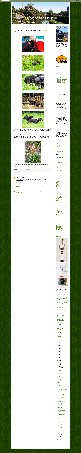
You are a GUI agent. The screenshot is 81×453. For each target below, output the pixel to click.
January (59, 434)
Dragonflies (58, 210)
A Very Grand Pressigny (61, 308)
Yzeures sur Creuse (59, 202)
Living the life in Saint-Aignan (62, 299)
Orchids (57, 212)
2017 (58, 354)
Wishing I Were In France (61, 303)
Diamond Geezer (60, 329)
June (59, 376)
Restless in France (60, 321)
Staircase (57, 186)
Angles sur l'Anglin (59, 189)
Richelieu (57, 199)
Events (57, 215)
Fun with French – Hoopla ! (62, 396)
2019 (58, 351)
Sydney (59, 382)
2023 (58, 345)
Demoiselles (58, 209)
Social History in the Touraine (62, 298)
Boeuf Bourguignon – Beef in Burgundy (62, 387)
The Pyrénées (58, 229)
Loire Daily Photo (60, 327)
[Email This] (25, 169)
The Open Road (60, 380)
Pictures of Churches (59, 227)
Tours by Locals (59, 66)
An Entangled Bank (60, 320)
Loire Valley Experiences (61, 306)
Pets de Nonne (60, 425)
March (59, 431)
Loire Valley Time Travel (61, 151)
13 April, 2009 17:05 (19, 186)
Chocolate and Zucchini (61, 311)
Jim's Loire (59, 336)
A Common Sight (61, 393)
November (60, 369)
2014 (58, 358)
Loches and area (59, 197)
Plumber (57, 180)
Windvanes (60, 407)
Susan (17, 189)
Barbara (17, 175)
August (59, 373)
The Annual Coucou (61, 422)
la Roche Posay (58, 195)
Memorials (58, 223)
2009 (58, 366)
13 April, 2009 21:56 (19, 192)
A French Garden (60, 325)
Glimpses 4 (60, 419)
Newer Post (16, 220)
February (59, 433)
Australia (57, 214)
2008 (58, 436)
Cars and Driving (59, 231)
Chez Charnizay (59, 332)
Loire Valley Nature (60, 156)
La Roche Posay (61, 383)
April (59, 379)
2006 (58, 439)
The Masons (58, 185)
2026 (58, 340)
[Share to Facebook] (28, 169)
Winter (57, 233)
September (60, 372)
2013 (58, 360)
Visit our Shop (58, 236)
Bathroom (57, 183)
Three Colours (60, 418)
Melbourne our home (60, 316)
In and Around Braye (60, 315)
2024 (58, 343)
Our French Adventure (61, 312)
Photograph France (60, 157)
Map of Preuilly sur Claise (61, 167)
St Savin (57, 200)
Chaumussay (58, 193)
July (59, 375)
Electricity (57, 182)
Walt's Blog (59, 334)
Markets (57, 222)
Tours (57, 201)
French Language (59, 217)
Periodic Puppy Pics (61, 409)
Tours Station (60, 385)
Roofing (57, 181)
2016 (58, 355)
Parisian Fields (59, 333)
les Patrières (60, 427)
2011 (58, 363)
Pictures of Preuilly (59, 174)
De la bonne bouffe (60, 323)
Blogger (45, 445)
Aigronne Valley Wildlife (61, 310)
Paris (57, 225)
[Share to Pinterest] (29, 169)
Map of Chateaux (60, 170)
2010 (58, 364)
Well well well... (60, 424)
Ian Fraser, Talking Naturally (62, 302)
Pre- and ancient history (60, 228)
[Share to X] (27, 169)
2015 (58, 357)
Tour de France (58, 232)
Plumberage (60, 403)
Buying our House (59, 179)
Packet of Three (58, 224)
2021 (58, 348)
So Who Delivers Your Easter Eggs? (61, 411)
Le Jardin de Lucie (60, 324)
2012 (58, 361)
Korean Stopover (61, 421)
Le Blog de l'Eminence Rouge (62, 297)
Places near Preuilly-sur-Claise (61, 188)
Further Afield (58, 218)
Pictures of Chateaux (59, 226)
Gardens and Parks (59, 211)
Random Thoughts (59, 230)
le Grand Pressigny (59, 196)
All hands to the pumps (62, 401)
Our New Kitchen (61, 400)
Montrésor (58, 198)
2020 (58, 349)
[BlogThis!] (26, 169)
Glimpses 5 (60, 391)
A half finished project (61, 414)
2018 (58, 352)
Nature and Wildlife (59, 204)
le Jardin (57, 184)
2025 (58, 342)
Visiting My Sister (61, 404)
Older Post (50, 220)
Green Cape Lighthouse (62, 394)
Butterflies (57, 208)
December (60, 367)
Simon (59, 143)
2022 (58, 346)
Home (33, 220)
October (59, 370)
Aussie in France (60, 328)
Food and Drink (58, 216)
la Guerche (58, 194)
